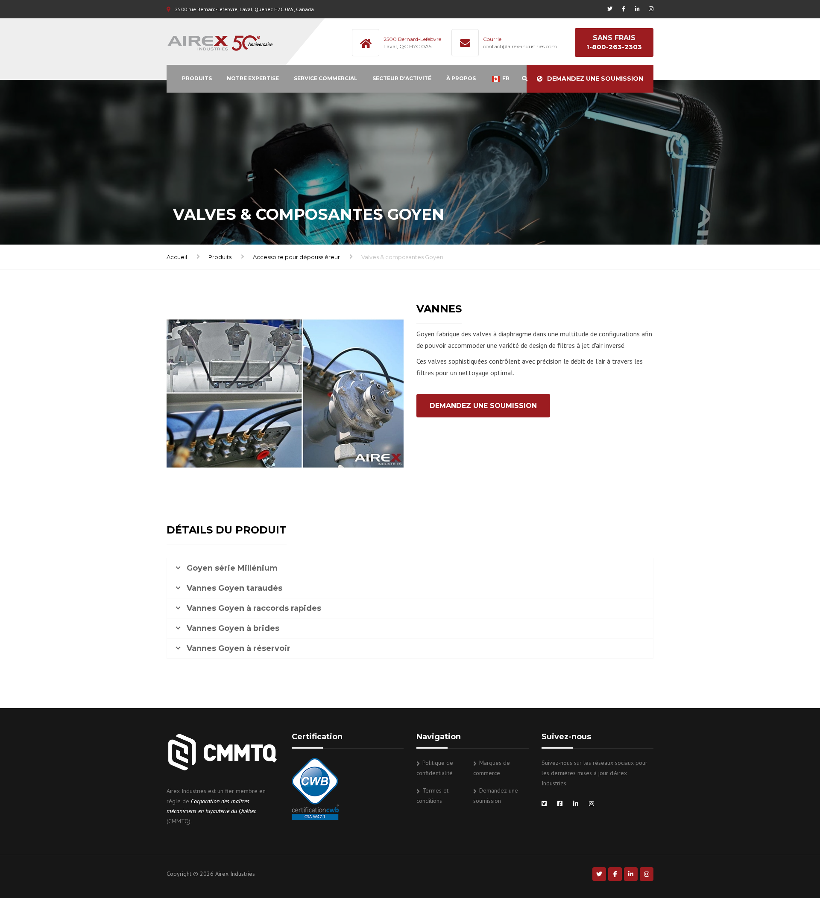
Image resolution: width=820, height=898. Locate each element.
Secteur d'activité (401, 78)
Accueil (177, 257)
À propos (461, 78)
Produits (197, 78)
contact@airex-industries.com (520, 46)
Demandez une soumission (595, 78)
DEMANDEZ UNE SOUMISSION (483, 406)
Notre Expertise (253, 78)
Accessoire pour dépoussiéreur (296, 257)
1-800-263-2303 (614, 47)
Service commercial (325, 78)
